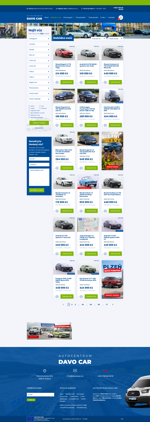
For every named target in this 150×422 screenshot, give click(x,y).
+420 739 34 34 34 (118, 9)
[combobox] (39, 38)
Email (32, 159)
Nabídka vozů (56, 17)
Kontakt (112, 17)
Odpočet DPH (35, 111)
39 (91, 304)
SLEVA (32, 106)
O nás (102, 17)
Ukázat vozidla (39, 123)
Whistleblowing (82, 408)
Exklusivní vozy (35, 115)
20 (83, 304)
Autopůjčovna (74, 399)
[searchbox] (38, 38)
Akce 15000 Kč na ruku (38, 113)
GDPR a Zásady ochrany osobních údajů (73, 405)
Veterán (44, 108)
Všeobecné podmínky (67, 408)
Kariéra (83, 399)
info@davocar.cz (68, 8)
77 (107, 304)
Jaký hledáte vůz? (37, 170)
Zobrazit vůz (67, 82)
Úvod (46, 17)
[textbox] (39, 55)
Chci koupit (67, 17)
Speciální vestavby (37, 117)
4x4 (42, 106)
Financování (93, 17)
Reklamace (63, 399)
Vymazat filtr (39, 127)
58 (99, 304)
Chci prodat (80, 17)
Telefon (33, 164)
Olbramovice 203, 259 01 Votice (40, 8)
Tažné (33, 108)
